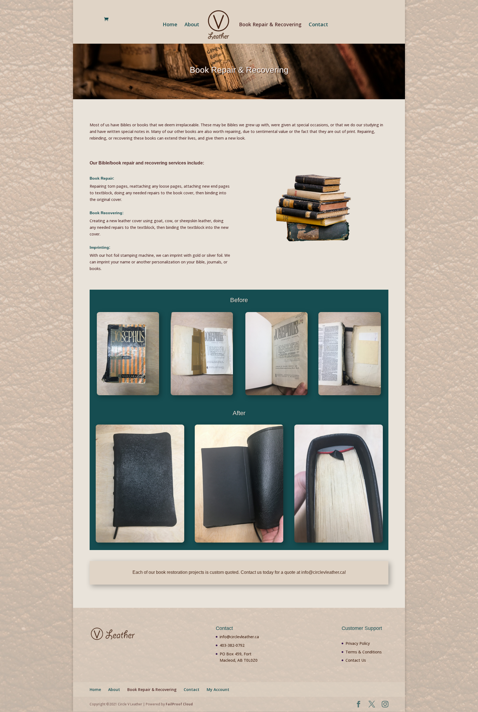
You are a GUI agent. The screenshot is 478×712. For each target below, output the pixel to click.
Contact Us (355, 660)
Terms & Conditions (363, 652)
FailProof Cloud (179, 704)
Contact (318, 25)
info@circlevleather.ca (239, 636)
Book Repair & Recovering (270, 25)
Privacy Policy (357, 643)
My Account (218, 689)
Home (170, 25)
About (192, 25)
